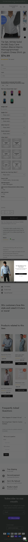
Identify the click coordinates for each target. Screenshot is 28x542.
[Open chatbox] (24, 539)
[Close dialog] (27, 261)
